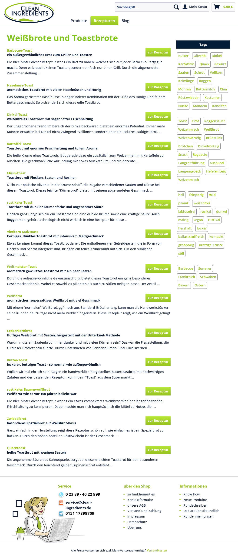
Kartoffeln (186, 64)
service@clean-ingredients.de (79, 505)
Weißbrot (211, 129)
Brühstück (214, 138)
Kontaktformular (140, 500)
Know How (191, 494)
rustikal (214, 220)
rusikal (205, 211)
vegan (198, 220)
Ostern (200, 285)
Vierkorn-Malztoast (22, 231)
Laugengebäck (189, 171)
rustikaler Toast (19, 202)
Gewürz (220, 64)
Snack (183, 154)
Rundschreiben (195, 505)
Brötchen (185, 146)
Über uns (134, 527)
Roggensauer (214, 121)
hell (181, 195)
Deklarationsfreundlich (201, 510)
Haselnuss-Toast (20, 85)
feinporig (196, 195)
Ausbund (217, 163)
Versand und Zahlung (144, 510)
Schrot (199, 72)
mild (212, 195)
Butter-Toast (17, 360)
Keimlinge (186, 81)
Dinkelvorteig (208, 146)
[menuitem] (148, 7)
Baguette (200, 154)
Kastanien (212, 97)
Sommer (205, 268)
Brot (195, 121)
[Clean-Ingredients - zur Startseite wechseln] (29, 12)
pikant (183, 203)
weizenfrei (202, 203)
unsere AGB (136, 505)
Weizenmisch (188, 129)
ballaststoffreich (191, 236)
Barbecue (185, 268)
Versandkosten (157, 550)
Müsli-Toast (16, 173)
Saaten (183, 72)
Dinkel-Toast (17, 114)
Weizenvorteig (189, 138)
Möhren (184, 89)
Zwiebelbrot (16, 418)
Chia (223, 89)
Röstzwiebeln (188, 97)
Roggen (205, 81)
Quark (204, 64)
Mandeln (200, 106)
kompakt (216, 236)
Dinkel (217, 55)
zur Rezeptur (158, 52)
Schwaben (208, 277)
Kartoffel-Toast (19, 144)
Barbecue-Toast (19, 50)
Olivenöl (200, 55)
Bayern (183, 285)
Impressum (136, 516)
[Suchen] (176, 7)
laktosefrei (186, 211)
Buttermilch (205, 89)
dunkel (221, 211)
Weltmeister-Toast (22, 266)
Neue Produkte (195, 500)
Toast (182, 121)
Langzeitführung (191, 163)
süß (181, 253)
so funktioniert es (141, 494)
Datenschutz (137, 522)
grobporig (186, 245)
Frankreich (186, 277)
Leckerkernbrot (19, 331)
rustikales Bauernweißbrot (28, 389)
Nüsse (183, 106)
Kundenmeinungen (198, 516)
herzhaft (185, 228)
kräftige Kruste (211, 245)
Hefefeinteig (216, 171)
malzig (183, 220)
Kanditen (219, 106)
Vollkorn (216, 72)
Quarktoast (16, 448)
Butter (183, 55)
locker (202, 228)
